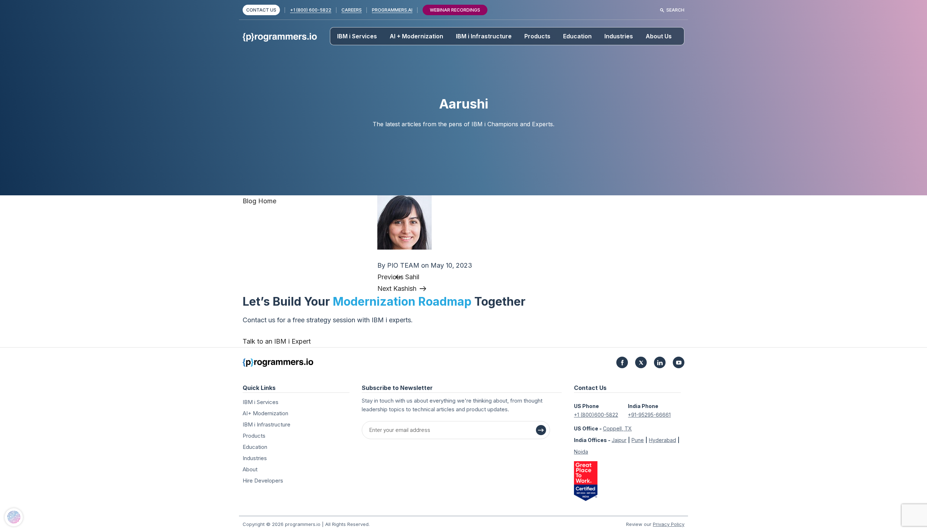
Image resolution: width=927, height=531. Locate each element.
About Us (659, 36)
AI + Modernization (416, 36)
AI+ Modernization (265, 413)
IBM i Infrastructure (484, 36)
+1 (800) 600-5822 (310, 10)
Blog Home (259, 201)
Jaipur (619, 440)
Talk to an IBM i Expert (277, 341)
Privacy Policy (668, 524)
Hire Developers (263, 480)
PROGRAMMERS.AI (392, 10)
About (250, 469)
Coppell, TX (617, 428)
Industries (618, 36)
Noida (581, 452)
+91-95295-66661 (649, 415)
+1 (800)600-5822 (596, 415)
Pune (638, 440)
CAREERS (351, 10)
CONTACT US (261, 10)
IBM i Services (357, 36)
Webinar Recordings (455, 10)
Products (537, 36)
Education (577, 36)
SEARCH (675, 10)
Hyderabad (662, 440)
